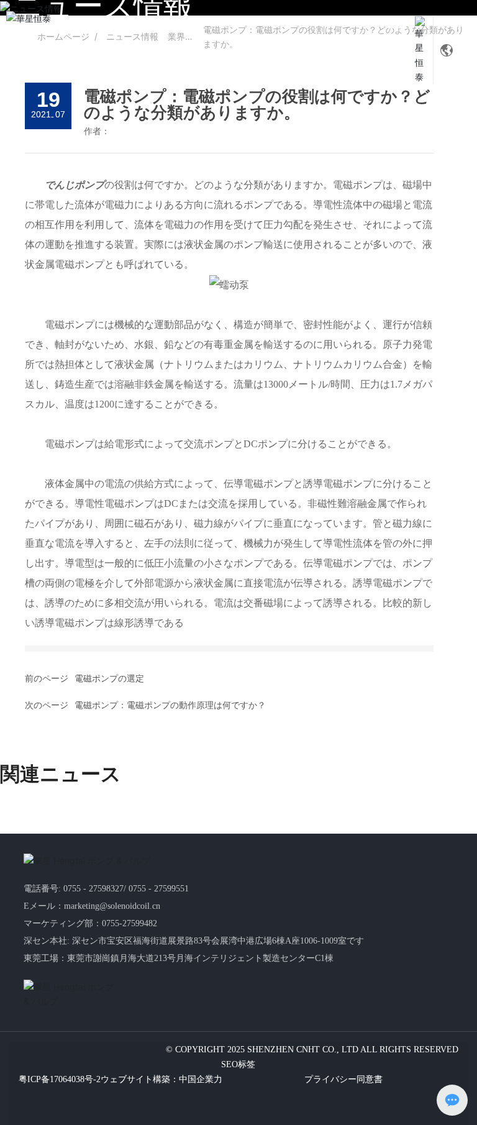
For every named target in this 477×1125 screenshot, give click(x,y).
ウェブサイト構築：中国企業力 (161, 1079)
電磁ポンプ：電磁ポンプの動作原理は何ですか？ (170, 705)
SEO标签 (238, 1064)
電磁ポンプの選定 (109, 678)
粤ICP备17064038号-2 (60, 1079)
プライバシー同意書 (343, 1079)
